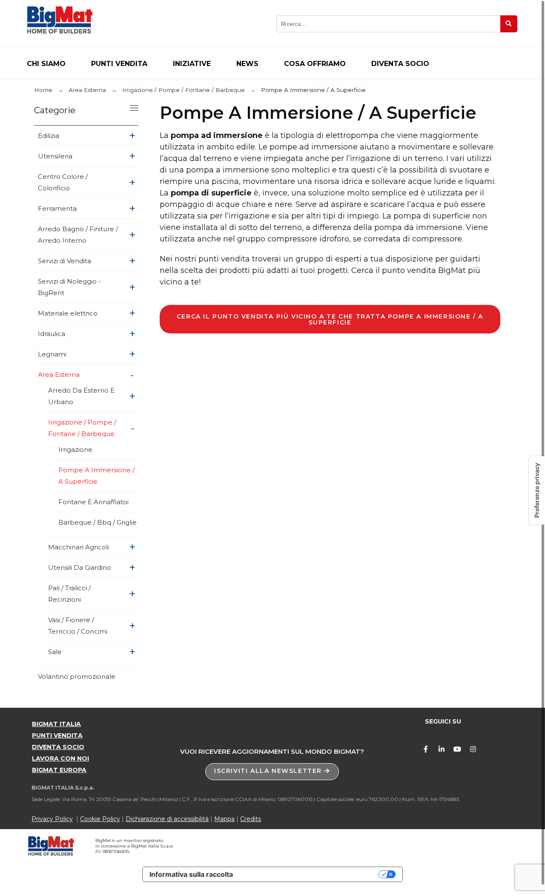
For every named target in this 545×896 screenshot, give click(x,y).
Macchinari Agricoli (78, 547)
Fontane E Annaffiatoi (93, 502)
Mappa (224, 819)
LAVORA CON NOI (60, 758)
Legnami (52, 354)
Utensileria (55, 156)
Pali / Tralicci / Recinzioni (69, 593)
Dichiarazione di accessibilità (167, 819)
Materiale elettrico (68, 313)
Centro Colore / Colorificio (63, 182)
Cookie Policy (100, 819)
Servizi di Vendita (64, 261)
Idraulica (51, 334)
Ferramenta (57, 208)
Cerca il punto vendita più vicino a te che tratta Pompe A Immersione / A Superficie (330, 319)
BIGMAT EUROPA (59, 770)
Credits (250, 819)
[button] (272, 771)
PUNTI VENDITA (57, 735)
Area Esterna (59, 374)
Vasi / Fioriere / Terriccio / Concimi (77, 625)
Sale (55, 652)
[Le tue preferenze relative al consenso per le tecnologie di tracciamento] (537, 490)
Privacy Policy (52, 819)
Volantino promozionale (76, 676)
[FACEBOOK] (426, 749)
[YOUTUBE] (457, 749)
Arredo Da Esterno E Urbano (81, 396)
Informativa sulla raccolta (191, 874)
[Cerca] (508, 23)
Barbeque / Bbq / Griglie (97, 522)
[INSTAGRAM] (473, 749)
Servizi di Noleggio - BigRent (69, 287)
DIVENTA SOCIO (58, 747)
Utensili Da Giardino (79, 567)
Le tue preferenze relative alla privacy (310, 874)
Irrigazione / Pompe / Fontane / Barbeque (82, 428)
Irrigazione (75, 449)
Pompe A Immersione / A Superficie (96, 475)
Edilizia (48, 136)
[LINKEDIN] (441, 749)
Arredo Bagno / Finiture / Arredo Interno (78, 234)
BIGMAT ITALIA (56, 724)
